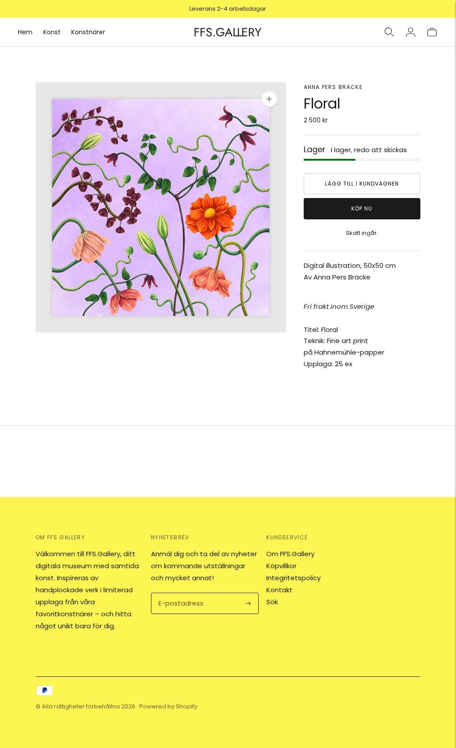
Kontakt (279, 589)
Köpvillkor (281, 565)
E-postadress (180, 593)
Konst (52, 32)
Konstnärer (88, 32)
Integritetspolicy (293, 577)
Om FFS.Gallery (290, 553)
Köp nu (361, 208)
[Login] (410, 32)
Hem (25, 32)
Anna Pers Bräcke (333, 87)
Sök (272, 601)
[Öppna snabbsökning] (389, 32)
